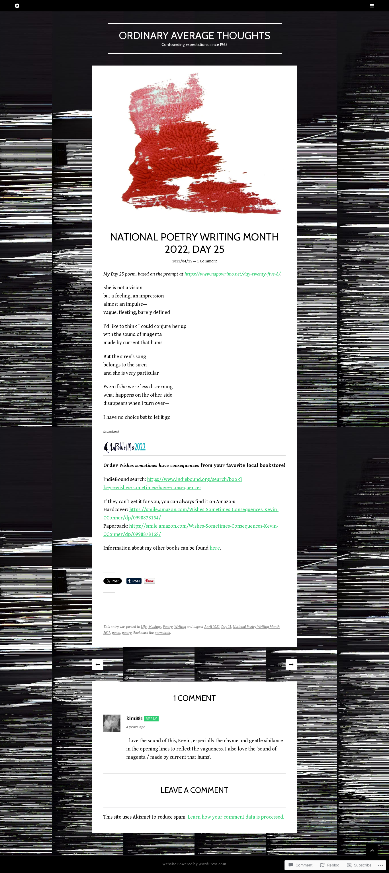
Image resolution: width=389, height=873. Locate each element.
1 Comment (207, 261)
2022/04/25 (182, 261)
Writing (180, 627)
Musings (154, 627)
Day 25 (226, 627)
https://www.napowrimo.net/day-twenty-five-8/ (233, 274)
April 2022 (212, 627)
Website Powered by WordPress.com (194, 864)
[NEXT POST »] (291, 664)
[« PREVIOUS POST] (97, 664)
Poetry (168, 627)
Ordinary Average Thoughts (194, 35)
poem (116, 633)
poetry (127, 633)
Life (144, 627)
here (215, 548)
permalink (162, 633)
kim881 (134, 718)
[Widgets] (372, 850)
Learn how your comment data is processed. (236, 817)
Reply (151, 719)
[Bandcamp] (17, 5)
